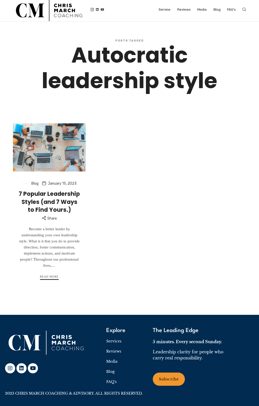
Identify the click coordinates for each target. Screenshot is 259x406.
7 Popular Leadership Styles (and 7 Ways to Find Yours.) (49, 202)
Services (113, 341)
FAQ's (111, 381)
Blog (34, 183)
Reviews (113, 351)
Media (112, 361)
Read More (49, 276)
